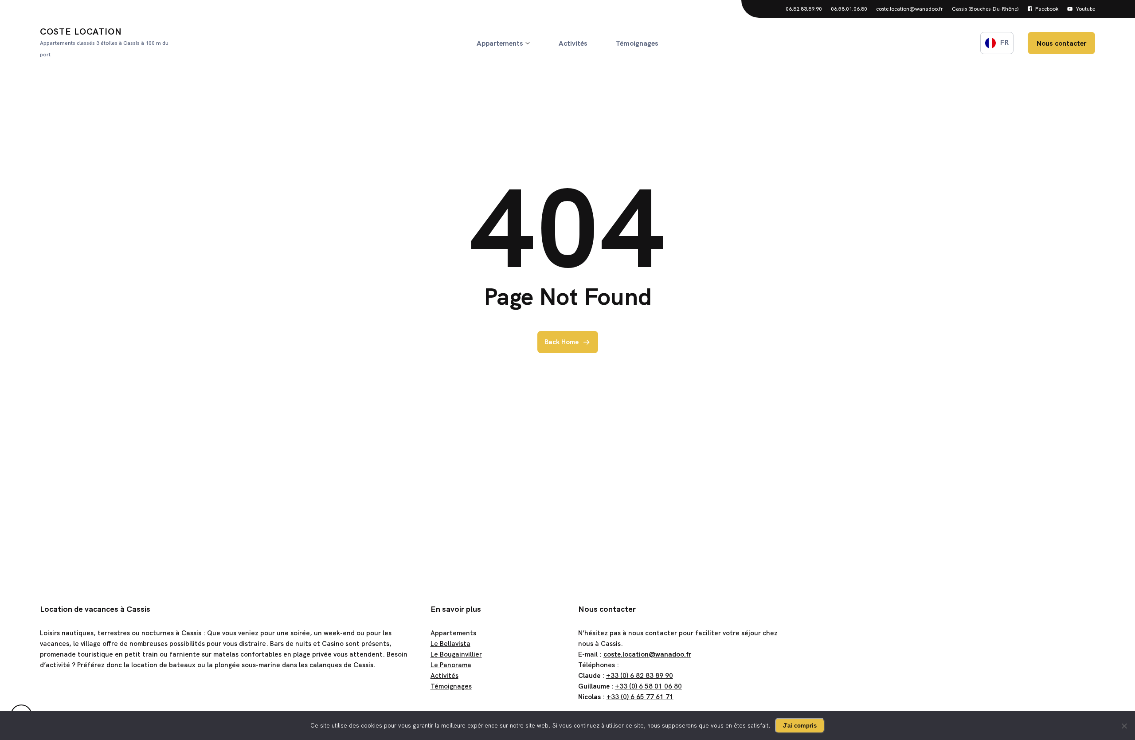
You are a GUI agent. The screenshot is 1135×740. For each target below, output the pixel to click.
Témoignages (451, 686)
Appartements (453, 633)
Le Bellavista (450, 643)
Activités (444, 675)
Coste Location (104, 42)
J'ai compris (800, 725)
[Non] (1123, 725)
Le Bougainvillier (456, 654)
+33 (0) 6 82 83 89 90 (639, 675)
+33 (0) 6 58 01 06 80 (648, 686)
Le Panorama (451, 665)
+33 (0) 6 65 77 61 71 (640, 697)
